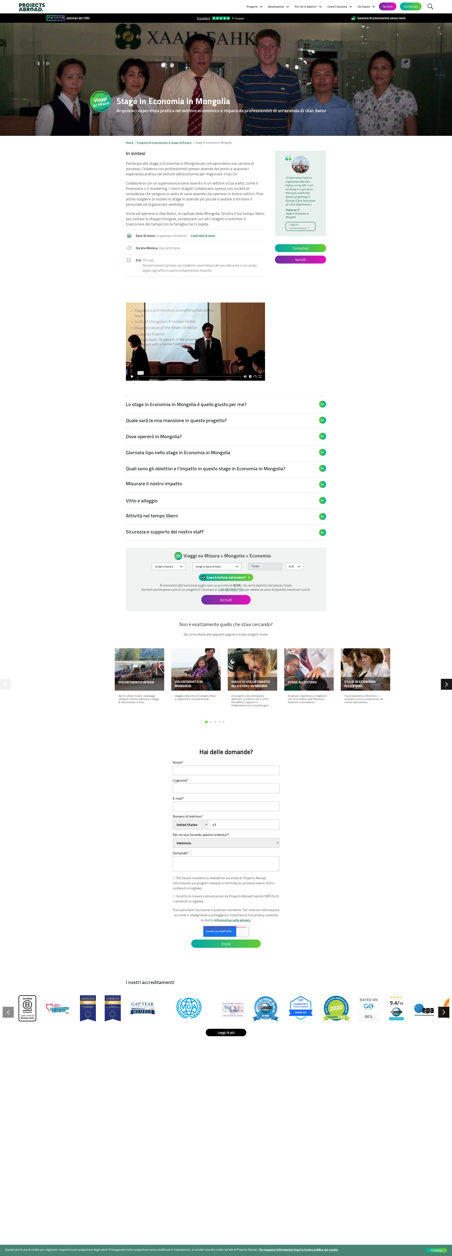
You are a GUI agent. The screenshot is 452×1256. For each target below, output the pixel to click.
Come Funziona (337, 6)
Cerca (431, 6)
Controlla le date (203, 235)
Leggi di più (226, 1032)
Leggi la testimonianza (298, 226)
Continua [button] (436, 1250)
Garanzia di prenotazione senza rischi (381, 18)
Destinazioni (276, 6)
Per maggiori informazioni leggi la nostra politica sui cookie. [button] (298, 1249)
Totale (255, 566)
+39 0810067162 (231, 589)
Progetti (252, 6)
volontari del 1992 (78, 18)
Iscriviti (387, 6)
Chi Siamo (364, 6)
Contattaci (411, 6)
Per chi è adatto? (306, 6)
